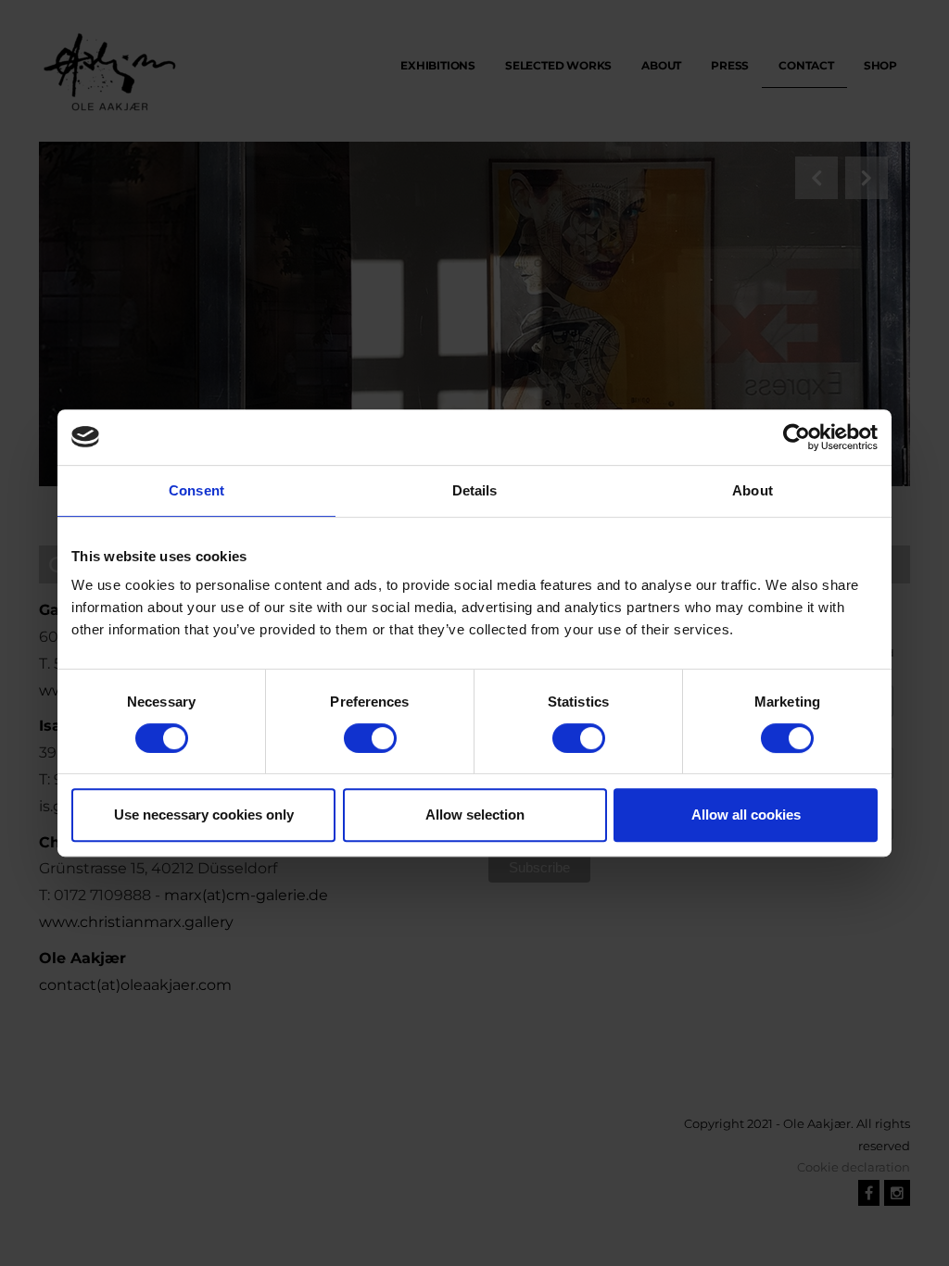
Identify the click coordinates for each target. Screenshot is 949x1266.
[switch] (370, 738)
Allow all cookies (746, 814)
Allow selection (475, 814)
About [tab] (752, 490)
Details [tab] (475, 490)
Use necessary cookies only (204, 814)
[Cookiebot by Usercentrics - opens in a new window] (796, 437)
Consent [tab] (196, 490)
